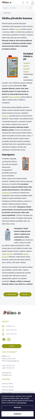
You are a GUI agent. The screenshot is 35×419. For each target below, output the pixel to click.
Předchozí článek (11, 294)
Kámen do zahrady (7, 390)
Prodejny (11, 346)
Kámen (17, 29)
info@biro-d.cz (10, 326)
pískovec (5, 257)
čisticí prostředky (14, 97)
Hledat (30, 8)
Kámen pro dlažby (7, 383)
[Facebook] (3, 339)
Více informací (21, 403)
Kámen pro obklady (8, 387)
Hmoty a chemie (7, 393)
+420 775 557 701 (11, 330)
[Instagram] (8, 339)
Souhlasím (17, 414)
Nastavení (17, 407)
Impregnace (6, 193)
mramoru (5, 116)
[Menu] (32, 2)
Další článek (24, 294)
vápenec (26, 254)
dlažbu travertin (7, 254)
